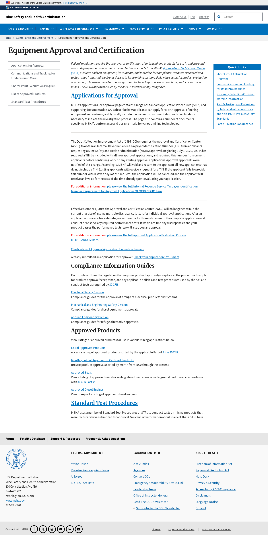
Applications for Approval (27, 66)
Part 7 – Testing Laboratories (235, 123)
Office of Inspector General (150, 495)
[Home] (16, 459)
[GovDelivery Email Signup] (79, 529)
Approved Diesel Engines (87, 390)
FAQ (193, 16)
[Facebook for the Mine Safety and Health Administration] (34, 529)
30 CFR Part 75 (86, 382)
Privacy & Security (208, 483)
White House (79, 464)
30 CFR (113, 284)
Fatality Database (32, 439)
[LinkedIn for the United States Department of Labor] (70, 529)
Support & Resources (65, 439)
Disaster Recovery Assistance (90, 470)
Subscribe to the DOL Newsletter (158, 508)
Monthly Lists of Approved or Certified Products (102, 360)
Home (7, 37)
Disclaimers (203, 495)
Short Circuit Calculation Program (33, 86)
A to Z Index (141, 464)
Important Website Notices (181, 529)
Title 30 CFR (170, 352)
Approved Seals (81, 373)
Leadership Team (144, 489)
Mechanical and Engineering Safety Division (99, 305)
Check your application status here (156, 257)
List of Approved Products (28, 94)
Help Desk (202, 476)
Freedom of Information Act (214, 464)
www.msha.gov (15, 501)
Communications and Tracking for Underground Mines (33, 75)
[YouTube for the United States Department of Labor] (61, 529)
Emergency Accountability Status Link (158, 483)
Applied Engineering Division (89, 317)
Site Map (204, 16)
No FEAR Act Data (82, 483)
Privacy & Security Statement (216, 529)
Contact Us (180, 16)
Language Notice (207, 502)
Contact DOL (141, 476)
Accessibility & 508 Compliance (216, 489)
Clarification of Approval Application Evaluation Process (107, 249)
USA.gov (76, 476)
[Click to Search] (219, 17)
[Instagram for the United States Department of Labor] (52, 529)
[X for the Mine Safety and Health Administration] (43, 529)
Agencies (139, 470)
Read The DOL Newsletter (150, 502)
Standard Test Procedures (28, 102)
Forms (9, 439)
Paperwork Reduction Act (212, 470)
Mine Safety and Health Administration (35, 17)
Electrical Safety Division (87, 292)
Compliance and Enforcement (34, 37)
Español (201, 508)
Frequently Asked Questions (105, 439)
